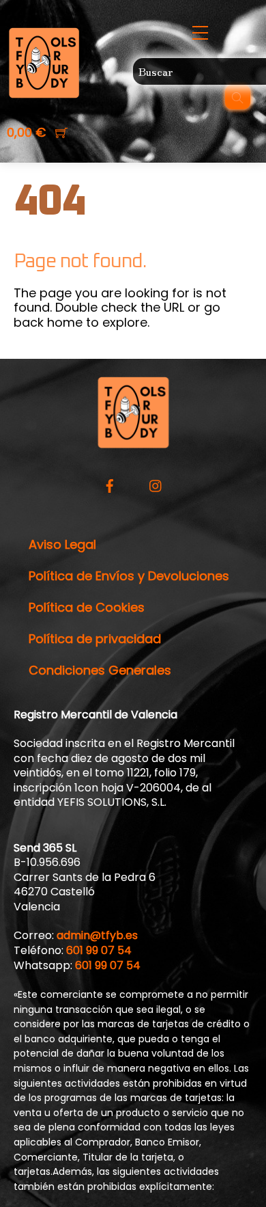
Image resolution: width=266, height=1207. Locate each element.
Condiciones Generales (100, 670)
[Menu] (199, 33)
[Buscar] (237, 97)
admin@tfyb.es (97, 935)
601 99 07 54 (99, 950)
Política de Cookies (87, 607)
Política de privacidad (95, 638)
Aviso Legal (62, 544)
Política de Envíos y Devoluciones (129, 575)
